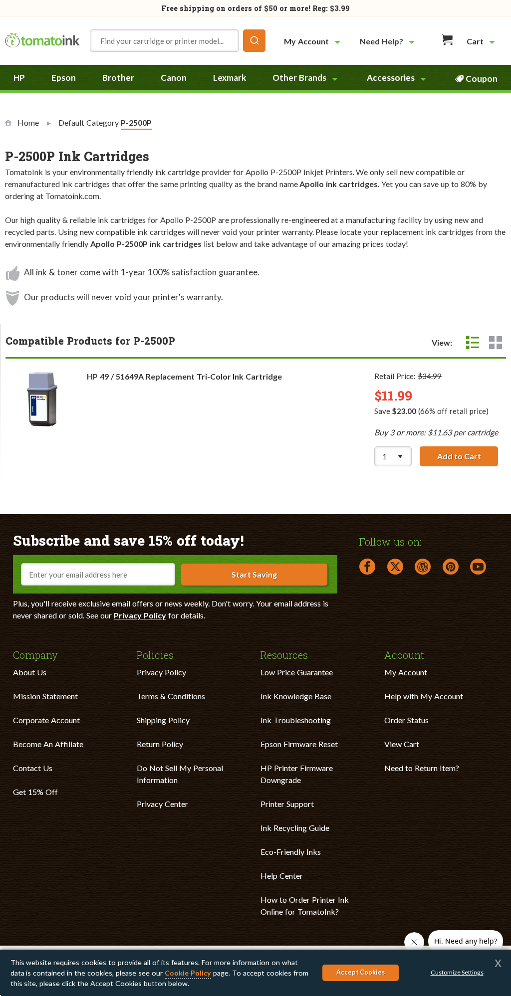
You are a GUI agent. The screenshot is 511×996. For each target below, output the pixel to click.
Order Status (406, 720)
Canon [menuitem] (174, 77)
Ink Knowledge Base (295, 696)
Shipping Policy (163, 720)
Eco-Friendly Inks (290, 851)
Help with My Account (423, 696)
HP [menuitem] (19, 77)
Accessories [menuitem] (391, 77)
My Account (405, 672)
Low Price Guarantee (296, 672)
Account (404, 654)
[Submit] (254, 40)
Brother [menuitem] (118, 77)
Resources (284, 654)
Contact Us (32, 768)
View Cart (401, 744)
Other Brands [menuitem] (299, 77)
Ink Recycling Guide (294, 827)
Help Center (281, 875)
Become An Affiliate (48, 744)
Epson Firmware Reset (299, 744)
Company (35, 654)
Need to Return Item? (421, 768)
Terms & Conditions (171, 696)
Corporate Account (46, 720)
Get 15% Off (35, 792)
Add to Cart (467, 456)
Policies (155, 654)
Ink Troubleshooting (295, 720)
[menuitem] (313, 41)
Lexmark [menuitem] (229, 77)
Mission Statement (45, 696)
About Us (29, 672)
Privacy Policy (140, 615)
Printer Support (287, 803)
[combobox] (177, 40)
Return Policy (160, 744)
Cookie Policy (188, 973)
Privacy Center (162, 803)
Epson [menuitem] (63, 77)
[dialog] (255, 973)
